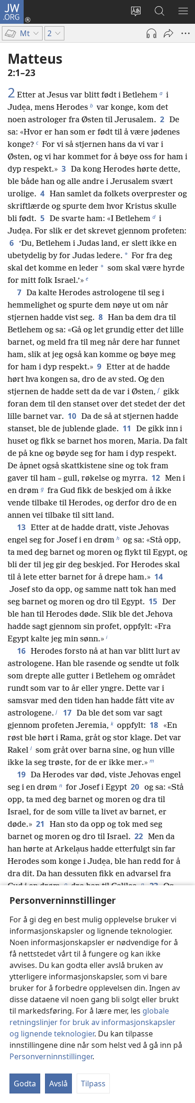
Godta (25, 1083)
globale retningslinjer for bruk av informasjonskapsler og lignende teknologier (92, 1022)
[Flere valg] (185, 33)
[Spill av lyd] (151, 33)
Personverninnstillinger (50, 1056)
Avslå (58, 1083)
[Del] (168, 33)
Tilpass (93, 1083)
